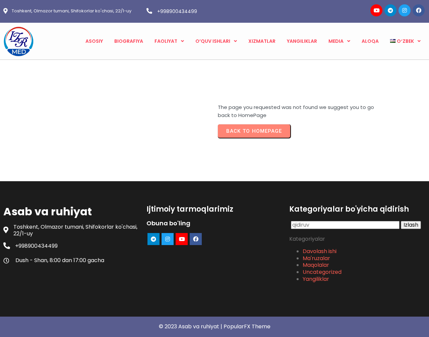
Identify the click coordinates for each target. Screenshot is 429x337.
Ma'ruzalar (316, 258)
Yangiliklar (316, 279)
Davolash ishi (319, 251)
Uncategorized (322, 272)
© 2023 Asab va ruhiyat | (191, 326)
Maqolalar (316, 265)
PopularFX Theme (247, 326)
